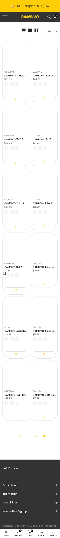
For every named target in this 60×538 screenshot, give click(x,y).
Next (45, 436)
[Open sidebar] (4, 273)
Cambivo (9, 71)
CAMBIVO (37, 71)
